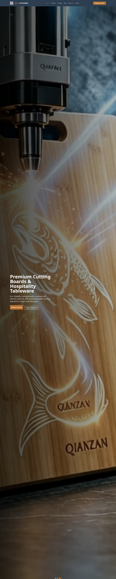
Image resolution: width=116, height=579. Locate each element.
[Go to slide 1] (55, 578)
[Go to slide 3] (60, 578)
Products (53, 3)
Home (47, 3)
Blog (65, 3)
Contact (77, 3)
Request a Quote (99, 3)
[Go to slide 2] (57, 578)
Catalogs (60, 3)
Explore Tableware (31, 308)
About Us (70, 3)
